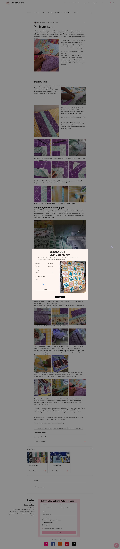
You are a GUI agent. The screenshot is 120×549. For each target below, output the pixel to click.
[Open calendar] (52, 272)
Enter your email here (40, 276)
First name (37, 263)
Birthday (37, 270)
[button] (111, 247)
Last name (50, 263)
